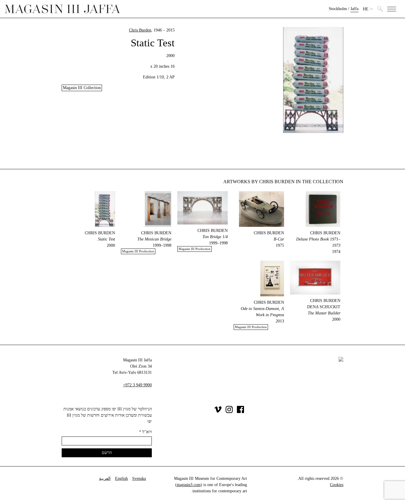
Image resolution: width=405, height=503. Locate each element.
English (121, 478)
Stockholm (338, 9)
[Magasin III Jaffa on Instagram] (229, 411)
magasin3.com (189, 485)
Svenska (139, 478)
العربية (105, 478)
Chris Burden (140, 30)
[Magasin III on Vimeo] (217, 411)
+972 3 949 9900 (137, 385)
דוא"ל (145, 432)
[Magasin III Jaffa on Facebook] (240, 411)
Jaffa (354, 9)
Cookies (336, 485)
